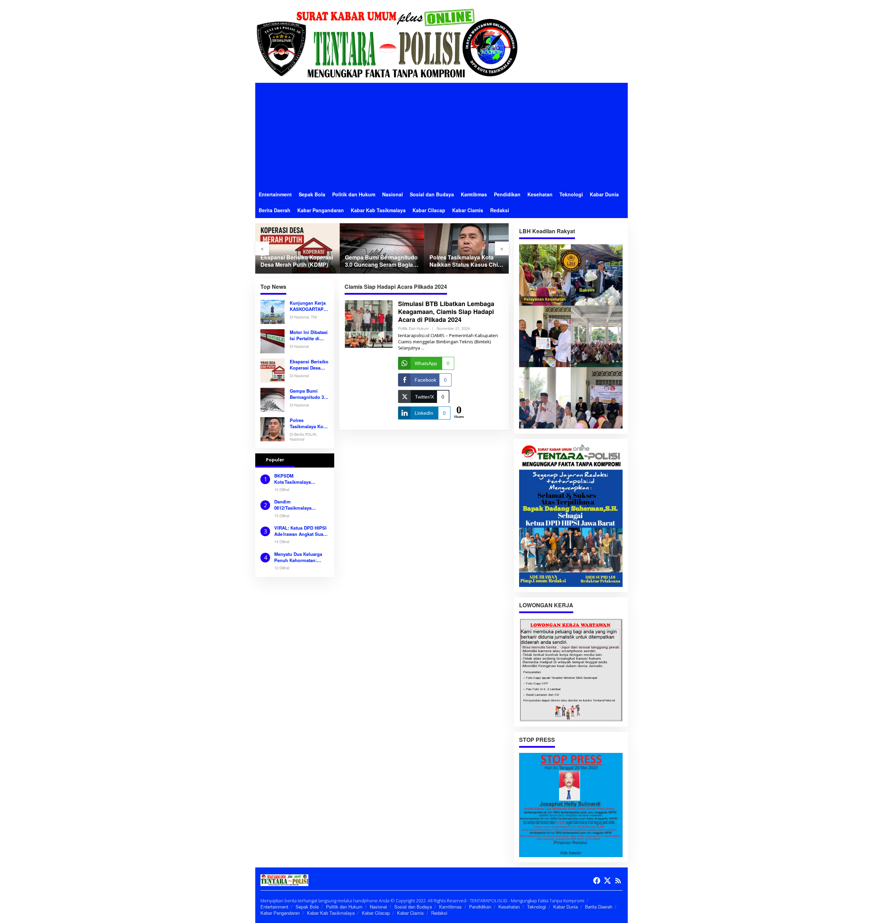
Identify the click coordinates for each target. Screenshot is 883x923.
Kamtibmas (450, 906)
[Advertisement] (441, 134)
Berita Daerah (598, 906)
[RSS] (618, 880)
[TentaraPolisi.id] (386, 42)
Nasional (378, 906)
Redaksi (439, 913)
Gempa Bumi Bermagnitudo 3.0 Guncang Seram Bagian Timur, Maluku (381, 261)
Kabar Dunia (565, 906)
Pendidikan (480, 906)
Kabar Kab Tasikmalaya (331, 913)
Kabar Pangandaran (280, 913)
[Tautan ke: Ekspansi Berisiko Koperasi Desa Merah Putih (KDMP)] (297, 248)
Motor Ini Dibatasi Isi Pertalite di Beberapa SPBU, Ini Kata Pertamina (309, 335)
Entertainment (274, 906)
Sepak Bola (307, 906)
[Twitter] (607, 880)
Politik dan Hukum (413, 328)
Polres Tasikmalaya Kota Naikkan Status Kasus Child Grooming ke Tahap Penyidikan (466, 261)
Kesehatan (509, 906)
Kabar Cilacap (376, 913)
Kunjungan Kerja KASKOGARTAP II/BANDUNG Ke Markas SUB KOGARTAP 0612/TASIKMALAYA (308, 306)
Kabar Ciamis (410, 913)
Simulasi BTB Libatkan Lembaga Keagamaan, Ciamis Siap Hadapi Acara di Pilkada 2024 (446, 311)
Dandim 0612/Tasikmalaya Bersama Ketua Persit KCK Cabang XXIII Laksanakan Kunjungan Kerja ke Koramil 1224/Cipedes (299, 505)
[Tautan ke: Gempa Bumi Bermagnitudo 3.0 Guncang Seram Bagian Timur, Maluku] (382, 248)
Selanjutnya (409, 348)
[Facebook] (596, 880)
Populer (275, 459)
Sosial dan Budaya (413, 906)
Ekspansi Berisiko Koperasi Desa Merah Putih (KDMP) (296, 261)
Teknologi (536, 906)
